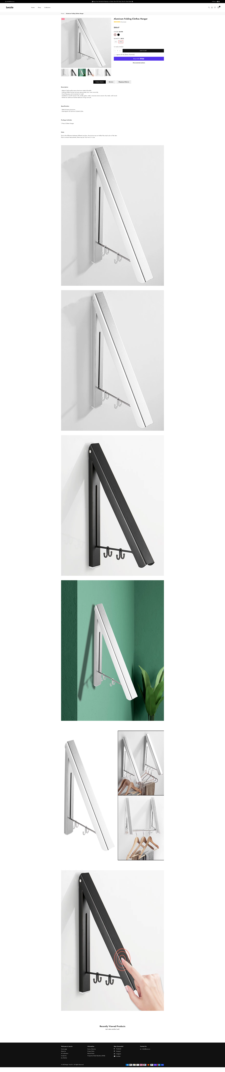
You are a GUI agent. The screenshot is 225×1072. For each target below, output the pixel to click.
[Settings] (211, 7)
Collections (47, 7)
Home (32, 7)
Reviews (111, 82)
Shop (39, 7)
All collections (64, 1053)
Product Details (100, 82)
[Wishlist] (214, 7)
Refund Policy (90, 1053)
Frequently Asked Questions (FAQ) (96, 1056)
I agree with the (125, 54)
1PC (116, 42)
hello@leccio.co (10, 1)
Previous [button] (62, 42)
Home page (64, 1049)
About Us (63, 1051)
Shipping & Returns (124, 82)
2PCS (121, 42)
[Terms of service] (129, 54)
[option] (86, 43)
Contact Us (63, 1056)
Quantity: (119, 38)
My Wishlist (64, 1058)
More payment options (139, 63)
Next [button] (109, 42)
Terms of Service (91, 1049)
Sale (63, 19)
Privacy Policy (90, 1051)
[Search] (209, 7)
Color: (118, 32)
